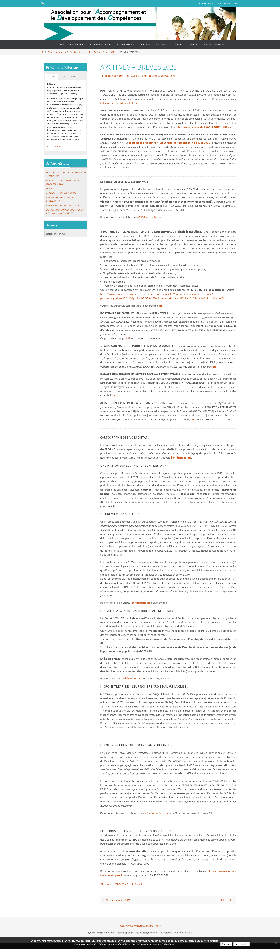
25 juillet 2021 (138, 75)
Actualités (61, 52)
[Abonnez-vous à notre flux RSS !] (43, 3)
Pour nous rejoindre (205, 3)
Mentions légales (152, 925)
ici (160, 305)
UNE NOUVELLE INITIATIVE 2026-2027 (64, 205)
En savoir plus (241, 944)
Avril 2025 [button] (51, 76)
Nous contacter (224, 3)
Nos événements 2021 (117, 900)
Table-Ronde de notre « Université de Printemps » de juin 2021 (169, 142)
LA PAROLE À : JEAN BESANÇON (61, 192)
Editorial (226, 900)
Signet (138, 884)
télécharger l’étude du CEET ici (119, 103)
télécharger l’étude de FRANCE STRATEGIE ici (203, 127)
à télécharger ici (181, 457)
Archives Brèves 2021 (104, 52)
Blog (50, 52)
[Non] (276, 942)
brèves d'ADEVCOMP (117, 884)
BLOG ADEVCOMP (114, 75)
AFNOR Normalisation (149, 217)
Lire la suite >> (54, 146)
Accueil (123, 925)
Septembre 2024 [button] (68, 76)
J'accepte (226, 944)
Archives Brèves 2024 (80, 52)
